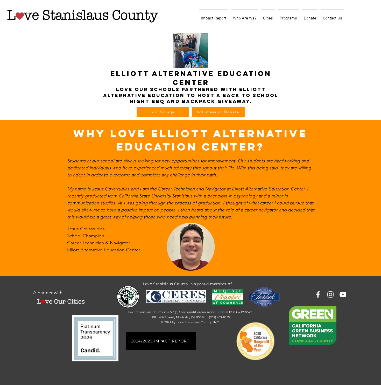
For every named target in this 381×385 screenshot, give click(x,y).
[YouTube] (343, 294)
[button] (245, 16)
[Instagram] (330, 294)
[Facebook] (318, 294)
